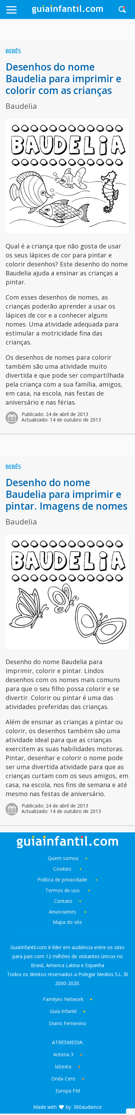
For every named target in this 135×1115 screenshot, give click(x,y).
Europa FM (67, 1090)
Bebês (13, 51)
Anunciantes (62, 911)
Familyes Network (63, 999)
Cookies (63, 869)
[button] (18, 13)
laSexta (63, 1066)
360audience (87, 1107)
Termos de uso (62, 890)
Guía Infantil (63, 1011)
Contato (63, 901)
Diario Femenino (67, 1023)
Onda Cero (63, 1078)
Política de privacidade (63, 879)
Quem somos (63, 858)
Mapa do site (67, 922)
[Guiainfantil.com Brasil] (67, 12)
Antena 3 (63, 1054)
